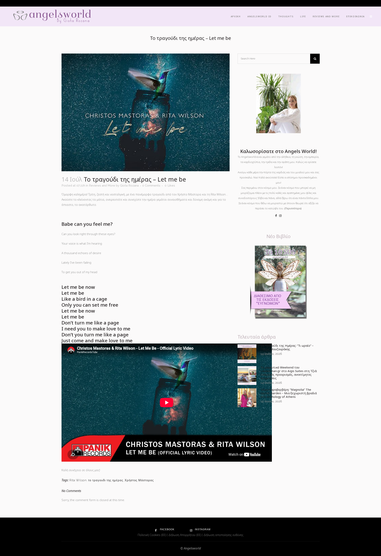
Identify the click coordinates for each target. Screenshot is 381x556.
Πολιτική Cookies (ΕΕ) (152, 535)
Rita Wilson (78, 480)
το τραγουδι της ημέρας (105, 480)
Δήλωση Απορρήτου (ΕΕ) (185, 535)
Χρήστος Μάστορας (139, 480)
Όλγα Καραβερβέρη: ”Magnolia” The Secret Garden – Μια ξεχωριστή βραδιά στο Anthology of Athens (289, 393)
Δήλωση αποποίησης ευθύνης (223, 535)
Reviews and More (102, 185)
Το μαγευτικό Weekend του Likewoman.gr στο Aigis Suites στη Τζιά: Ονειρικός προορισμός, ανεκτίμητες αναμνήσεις (289, 372)
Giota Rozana (129, 185)
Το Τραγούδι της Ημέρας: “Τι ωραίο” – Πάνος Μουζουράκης (287, 347)
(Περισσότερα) (293, 208)
